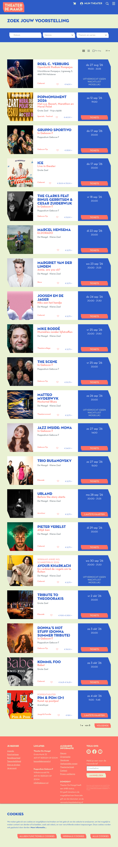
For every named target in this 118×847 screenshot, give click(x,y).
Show (39, 282)
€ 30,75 (67, 382)
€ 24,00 (67, 448)
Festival (49, 116)
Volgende (103, 726)
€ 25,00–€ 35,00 (64, 183)
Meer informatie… (38, 827)
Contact (63, 771)
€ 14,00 (68, 84)
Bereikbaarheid (13, 758)
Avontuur (41, 513)
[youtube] (100, 751)
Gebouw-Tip (42, 149)
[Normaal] (83, 51)
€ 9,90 (68, 715)
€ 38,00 (67, 649)
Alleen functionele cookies (37, 836)
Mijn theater (93, 3)
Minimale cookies (73, 836)
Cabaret (41, 83)
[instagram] (88, 751)
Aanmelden (96, 776)
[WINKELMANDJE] (74, 3)
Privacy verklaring (67, 774)
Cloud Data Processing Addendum (99, 788)
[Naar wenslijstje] (57, 84)
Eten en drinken (13, 765)
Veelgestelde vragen (68, 764)
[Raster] (88, 51)
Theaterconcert (44, 414)
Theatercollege (43, 348)
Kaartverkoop (13, 754)
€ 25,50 (68, 150)
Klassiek (40, 480)
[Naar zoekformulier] (107, 3)
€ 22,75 (68, 250)
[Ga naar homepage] (13, 7)
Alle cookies (101, 836)
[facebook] (94, 751)
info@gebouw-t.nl (41, 783)
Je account (12, 768)
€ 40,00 (67, 117)
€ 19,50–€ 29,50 (64, 615)
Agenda (10, 751)
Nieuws (63, 753)
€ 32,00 (67, 217)
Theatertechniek (67, 767)
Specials (40, 116)
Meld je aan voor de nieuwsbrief (96, 762)
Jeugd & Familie (44, 714)
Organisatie (65, 757)
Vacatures (64, 760)
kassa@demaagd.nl (42, 761)
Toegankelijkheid (14, 761)
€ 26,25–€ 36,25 (65, 682)
